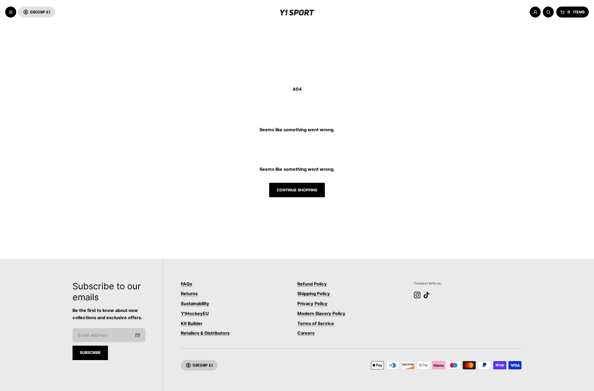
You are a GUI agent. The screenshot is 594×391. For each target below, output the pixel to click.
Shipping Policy (313, 294)
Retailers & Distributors (205, 333)
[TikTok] (426, 295)
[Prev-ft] (137, 335)
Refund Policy (312, 284)
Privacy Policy (312, 303)
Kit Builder (191, 323)
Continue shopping (297, 190)
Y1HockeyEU (195, 313)
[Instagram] (417, 295)
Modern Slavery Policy (321, 313)
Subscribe (90, 352)
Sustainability (195, 303)
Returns (189, 294)
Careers (306, 333)
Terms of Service (315, 323)
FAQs (186, 284)
